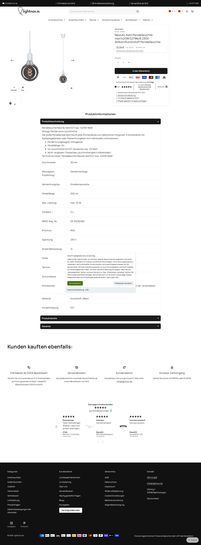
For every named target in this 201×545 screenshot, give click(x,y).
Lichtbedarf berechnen (69, 477)
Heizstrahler (13, 491)
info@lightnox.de (11, 3)
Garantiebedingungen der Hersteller (19, 511)
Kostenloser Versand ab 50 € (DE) (129, 51)
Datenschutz (111, 482)
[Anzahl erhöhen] (129, 62)
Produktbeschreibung (53, 121)
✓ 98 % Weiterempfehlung (102, 3)
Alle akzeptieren (75, 283)
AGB (87, 290)
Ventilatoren (131, 19)
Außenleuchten (76, 19)
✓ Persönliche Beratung (126, 95)
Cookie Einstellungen (114, 495)
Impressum (110, 486)
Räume (92, 19)
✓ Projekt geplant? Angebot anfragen (131, 101)
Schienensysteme (111, 19)
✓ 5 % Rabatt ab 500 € (65, 3)
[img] (100, 407)
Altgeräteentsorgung (114, 504)
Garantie (46, 326)
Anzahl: (118, 58)
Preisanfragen (13, 504)
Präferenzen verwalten (123, 283)
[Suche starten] (137, 11)
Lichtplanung (13, 500)
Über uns (63, 486)
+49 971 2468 (194, 3)
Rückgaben (64, 504)
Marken (146, 19)
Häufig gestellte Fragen (70, 495)
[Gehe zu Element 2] (21, 101)
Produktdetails (49, 318)
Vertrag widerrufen (71, 510)
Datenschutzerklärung (75, 290)
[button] (98, 441)
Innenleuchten (55, 19)
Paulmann (119, 29)
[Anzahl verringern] (118, 62)
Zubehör (11, 486)
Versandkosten (66, 491)
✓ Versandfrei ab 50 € (138, 3)
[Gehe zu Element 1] (12, 101)
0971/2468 (152, 477)
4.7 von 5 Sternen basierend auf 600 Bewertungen (144, 87)
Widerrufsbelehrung (114, 491)
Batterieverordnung (114, 500)
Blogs (61, 500)
